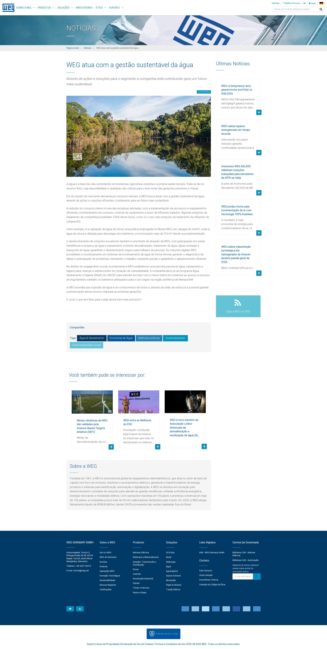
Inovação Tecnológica (110, 576)
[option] (92, 416)
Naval (168, 557)
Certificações (106, 589)
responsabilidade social (86, 345)
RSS (189, 644)
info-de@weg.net (81, 570)
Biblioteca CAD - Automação (245, 560)
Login (313, 3)
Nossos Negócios (108, 585)
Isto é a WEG (105, 552)
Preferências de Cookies (166, 633)
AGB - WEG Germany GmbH (211, 552)
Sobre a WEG (23, 7)
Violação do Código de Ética (212, 584)
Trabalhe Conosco (291, 3)
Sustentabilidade (175, 338)
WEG (7, 7)
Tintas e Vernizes (141, 588)
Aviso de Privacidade (107, 644)
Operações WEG (107, 571)
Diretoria (103, 566)
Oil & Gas (170, 552)
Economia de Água (121, 338)
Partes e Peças (139, 592)
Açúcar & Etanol (173, 576)
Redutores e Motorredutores (146, 557)
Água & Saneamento (92, 338)
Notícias (275, 3)
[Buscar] (321, 10)
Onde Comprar (206, 575)
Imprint (91, 644)
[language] (322, 3)
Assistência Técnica (208, 580)
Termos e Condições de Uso (170, 644)
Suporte (114, 7)
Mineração (171, 580)
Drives (136, 569)
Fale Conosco (205, 570)
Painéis (136, 583)
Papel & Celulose (173, 585)
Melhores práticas (149, 338)
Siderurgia (170, 562)
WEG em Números (108, 557)
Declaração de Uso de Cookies (136, 644)
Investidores (84, 7)
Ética (99, 7)
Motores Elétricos (141, 552)
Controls (137, 574)
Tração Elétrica (173, 589)
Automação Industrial (143, 578)
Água (168, 566)
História (103, 562)
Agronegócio (172, 571)
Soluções (63, 7)
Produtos (44, 7)
